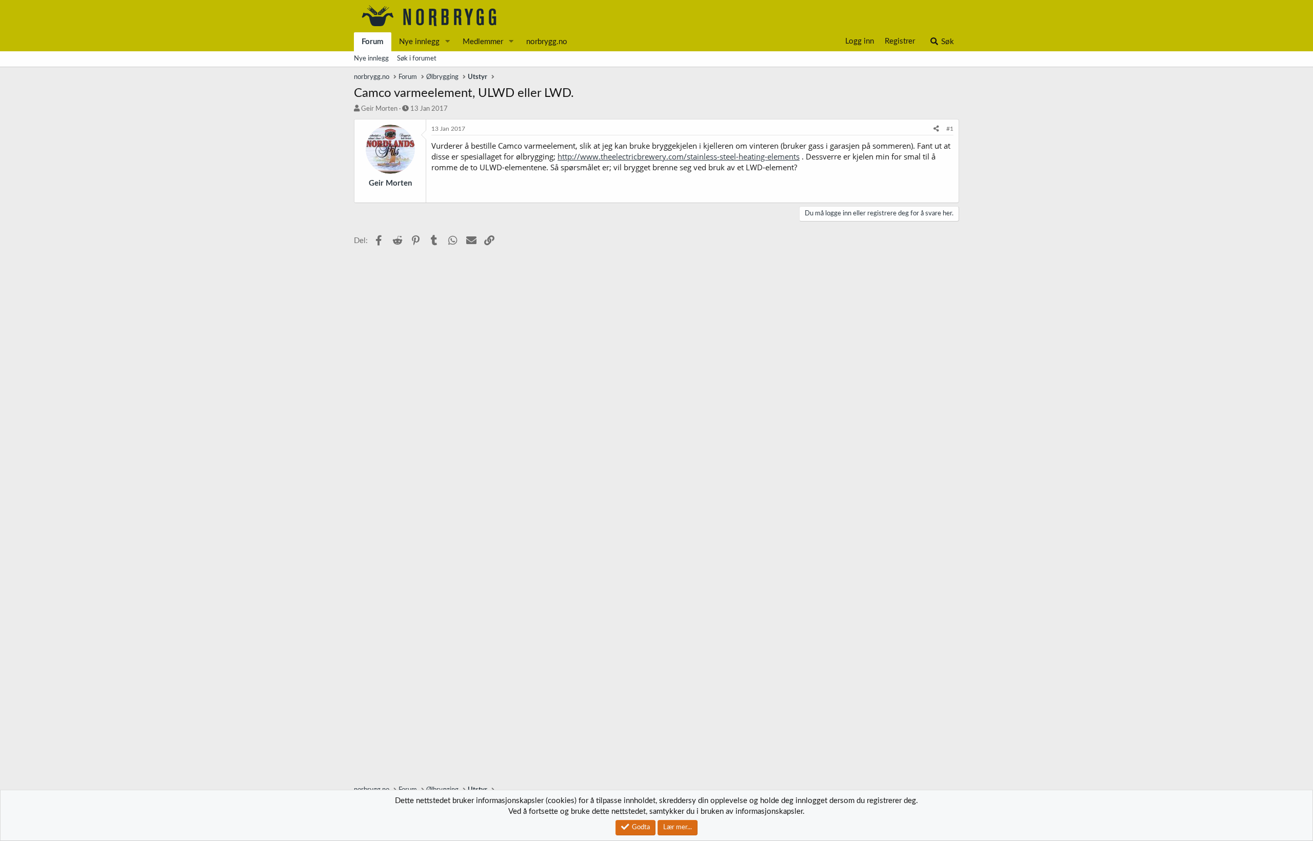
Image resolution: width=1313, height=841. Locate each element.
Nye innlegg (419, 42)
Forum (373, 42)
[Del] (936, 129)
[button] (448, 41)
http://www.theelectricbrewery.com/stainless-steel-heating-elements (679, 156)
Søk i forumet (416, 58)
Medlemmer (483, 42)
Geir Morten (379, 109)
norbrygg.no (546, 42)
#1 (949, 129)
